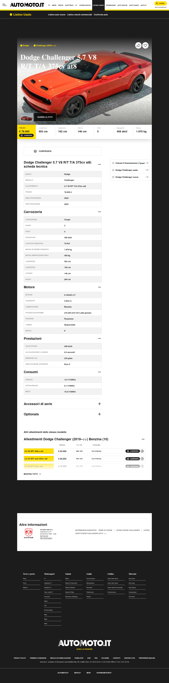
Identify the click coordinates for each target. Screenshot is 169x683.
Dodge (26, 45)
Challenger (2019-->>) (46, 45)
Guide (89, 573)
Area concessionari (160, 7)
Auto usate (132, 583)
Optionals (31, 414)
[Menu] (4, 4)
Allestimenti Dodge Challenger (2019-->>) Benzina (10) (66, 439)
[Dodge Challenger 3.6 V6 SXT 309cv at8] (142, 451)
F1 (45, 578)
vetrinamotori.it (104, 673)
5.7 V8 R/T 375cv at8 (34, 466)
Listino (111, 573)
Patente (88, 596)
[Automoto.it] (27, 5)
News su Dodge (106, 530)
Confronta (28, 135)
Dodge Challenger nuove (127, 177)
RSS (96, 658)
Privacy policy (20, 658)
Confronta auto (101, 14)
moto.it (77, 673)
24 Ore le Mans (48, 610)
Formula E (47, 596)
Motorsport (49, 573)
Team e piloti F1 (48, 592)
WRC (45, 619)
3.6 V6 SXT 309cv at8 (34, 451)
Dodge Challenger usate (127, 170)
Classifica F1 (47, 587)
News (24, 578)
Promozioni (132, 596)
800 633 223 (44, 536)
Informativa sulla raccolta (11, 681)
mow (89, 673)
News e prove (29, 573)
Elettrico (25, 587)
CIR (45, 605)
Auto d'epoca (132, 587)
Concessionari (133, 592)
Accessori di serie (38, 403)
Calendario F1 (48, 583)
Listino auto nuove (56, 14)
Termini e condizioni (38, 658)
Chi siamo (105, 658)
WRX (45, 624)
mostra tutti (31, 474)
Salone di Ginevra (70, 587)
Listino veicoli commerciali (79, 14)
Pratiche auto (90, 592)
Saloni (68, 573)
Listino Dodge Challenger (128, 530)
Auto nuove (132, 578)
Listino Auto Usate (113, 583)
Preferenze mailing (147, 658)
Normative (89, 587)
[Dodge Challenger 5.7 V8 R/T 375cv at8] (142, 466)
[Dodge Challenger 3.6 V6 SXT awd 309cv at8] (142, 458)
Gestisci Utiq (129, 658)
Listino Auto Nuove (113, 578)
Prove (24, 583)
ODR (89, 658)
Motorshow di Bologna (71, 596)
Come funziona (90, 578)
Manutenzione (90, 583)
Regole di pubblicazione (60, 658)
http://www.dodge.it (46, 538)
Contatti (116, 658)
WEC (45, 615)
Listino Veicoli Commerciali (115, 587)
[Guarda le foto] (26, 117)
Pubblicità (79, 658)
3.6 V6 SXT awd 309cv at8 (36, 458)
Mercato (132, 573)
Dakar (46, 601)
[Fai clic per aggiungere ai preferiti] (145, 45)
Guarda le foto (45, 117)
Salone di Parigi (69, 592)
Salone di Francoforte (71, 583)
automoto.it (63, 673)
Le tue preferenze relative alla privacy (41, 681)
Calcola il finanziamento (127, 163)
